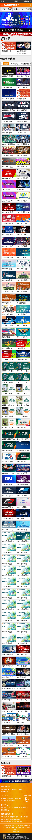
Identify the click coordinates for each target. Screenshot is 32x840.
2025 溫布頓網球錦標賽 (10, 745)
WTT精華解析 (7, 700)
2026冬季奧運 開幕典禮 (10, 541)
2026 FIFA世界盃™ (9, 178)
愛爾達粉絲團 (5, 817)
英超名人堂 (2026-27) (10, 201)
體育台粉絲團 (14, 817)
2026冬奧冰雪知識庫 (24, 643)
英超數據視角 (21, 688)
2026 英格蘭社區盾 (9, 87)
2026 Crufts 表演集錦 (24, 405)
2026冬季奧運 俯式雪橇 (10, 620)
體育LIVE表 (18, 9)
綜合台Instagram (17, 821)
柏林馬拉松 (6, 722)
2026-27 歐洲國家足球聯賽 (11, 496)
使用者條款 (18, 798)
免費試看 (3, 798)
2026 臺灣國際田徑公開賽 (11, 314)
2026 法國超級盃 (8, 99)
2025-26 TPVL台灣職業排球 (12, 473)
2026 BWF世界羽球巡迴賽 (11, 212)
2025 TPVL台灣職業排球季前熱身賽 (15, 711)
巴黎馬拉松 (6, 337)
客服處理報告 (5, 810)
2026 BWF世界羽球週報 (10, 518)
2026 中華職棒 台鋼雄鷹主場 (12, 144)
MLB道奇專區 (22, 133)
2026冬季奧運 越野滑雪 (10, 586)
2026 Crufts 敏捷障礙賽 (10, 394)
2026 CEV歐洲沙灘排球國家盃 (13, 325)
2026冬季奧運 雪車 (9, 564)
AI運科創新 (25, 64)
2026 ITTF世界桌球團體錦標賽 (13, 246)
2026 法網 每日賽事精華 (11, 303)
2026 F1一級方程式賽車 (10, 167)
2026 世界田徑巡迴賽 (10, 257)
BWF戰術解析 (22, 700)
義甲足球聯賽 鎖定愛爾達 (14, 30)
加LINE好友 (4, 791)
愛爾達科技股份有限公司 (9, 825)
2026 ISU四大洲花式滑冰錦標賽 (13, 484)
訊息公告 (10, 807)
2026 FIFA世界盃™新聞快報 (12, 360)
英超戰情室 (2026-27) (10, 189)
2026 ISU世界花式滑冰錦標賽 (12, 269)
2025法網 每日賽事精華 (10, 757)
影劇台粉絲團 (24, 817)
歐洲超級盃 (21, 189)
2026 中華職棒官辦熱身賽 (11, 462)
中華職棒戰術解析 (8, 688)
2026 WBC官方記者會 (10, 439)
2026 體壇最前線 (23, 212)
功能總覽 (12, 800)
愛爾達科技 (4, 789)
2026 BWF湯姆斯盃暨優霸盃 (12, 223)
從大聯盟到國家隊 (23, 450)
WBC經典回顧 (7, 450)
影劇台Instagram (6, 821)
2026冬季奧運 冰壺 (23, 586)
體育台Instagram (15, 819)
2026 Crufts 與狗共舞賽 (10, 405)
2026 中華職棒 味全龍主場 (11, 155)
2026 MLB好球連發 (9, 121)
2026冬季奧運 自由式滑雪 (11, 598)
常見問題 (3, 807)
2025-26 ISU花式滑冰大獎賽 (12, 530)
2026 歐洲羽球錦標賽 (10, 235)
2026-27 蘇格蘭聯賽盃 (10, 76)
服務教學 (23, 807)
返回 (2, 1)
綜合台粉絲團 (5, 819)
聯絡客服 (17, 807)
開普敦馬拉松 (21, 303)
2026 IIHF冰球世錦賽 (9, 280)
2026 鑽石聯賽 (22, 246)
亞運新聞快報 (6, 51)
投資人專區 (12, 789)
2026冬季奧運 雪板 (9, 632)
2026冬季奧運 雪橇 (23, 598)
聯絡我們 (16, 831)
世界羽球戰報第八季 (9, 666)
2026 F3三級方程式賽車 (10, 507)
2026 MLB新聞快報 (24, 110)
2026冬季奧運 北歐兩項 (10, 609)
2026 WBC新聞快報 (24, 439)
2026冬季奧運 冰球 (9, 575)
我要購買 (27, 1)
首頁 (16, 1)
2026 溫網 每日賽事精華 (11, 291)
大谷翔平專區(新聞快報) (10, 133)
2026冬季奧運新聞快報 (10, 643)
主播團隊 (19, 789)
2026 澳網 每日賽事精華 (11, 677)
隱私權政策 (4, 800)
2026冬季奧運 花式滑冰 (10, 552)
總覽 (6, 64)
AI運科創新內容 (7, 654)
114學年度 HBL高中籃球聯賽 (12, 734)
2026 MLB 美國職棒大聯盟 (11, 110)
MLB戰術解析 (22, 51)
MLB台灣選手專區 (23, 121)
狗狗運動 (14, 64)
